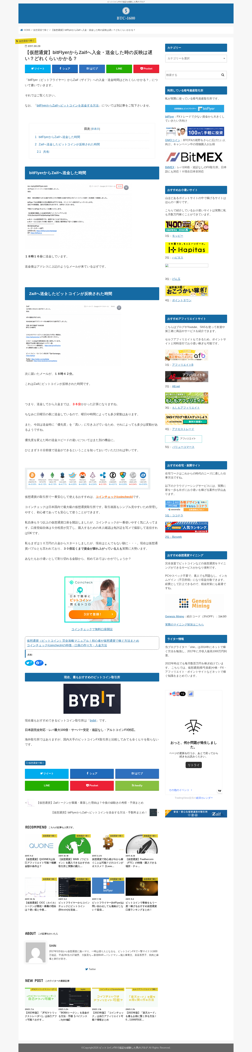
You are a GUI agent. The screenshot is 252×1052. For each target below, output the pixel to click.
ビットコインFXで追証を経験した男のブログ (123, 1047)
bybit (93, 720)
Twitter (92, 969)
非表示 (95, 128)
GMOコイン (172, 140)
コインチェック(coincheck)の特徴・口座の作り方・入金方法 (67, 645)
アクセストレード (183, 429)
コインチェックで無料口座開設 (92, 629)
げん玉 (176, 278)
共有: (43, 151)
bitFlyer (169, 116)
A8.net (176, 386)
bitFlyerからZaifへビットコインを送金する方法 (68, 105)
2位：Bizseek (173, 536)
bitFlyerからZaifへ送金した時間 (57, 137)
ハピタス (177, 257)
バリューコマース (183, 446)
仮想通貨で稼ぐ (36, 763)
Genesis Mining (174, 616)
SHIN (52, 945)
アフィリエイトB (182, 364)
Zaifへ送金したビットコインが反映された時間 (67, 144)
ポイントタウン (181, 300)
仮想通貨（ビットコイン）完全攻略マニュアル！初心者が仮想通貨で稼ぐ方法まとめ (83, 640)
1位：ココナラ (174, 515)
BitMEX (169, 167)
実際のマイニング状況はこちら (184, 624)
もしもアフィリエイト (186, 407)
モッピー (177, 235)
